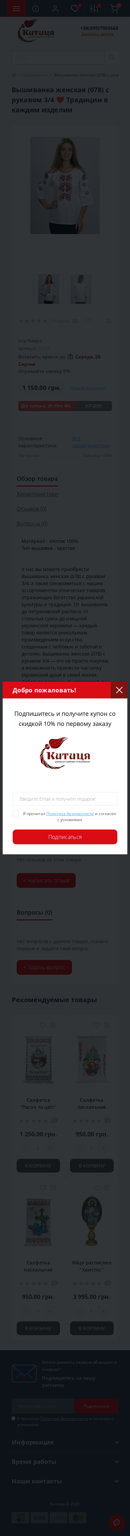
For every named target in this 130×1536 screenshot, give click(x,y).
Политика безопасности (70, 813)
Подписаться (65, 837)
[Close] (119, 690)
